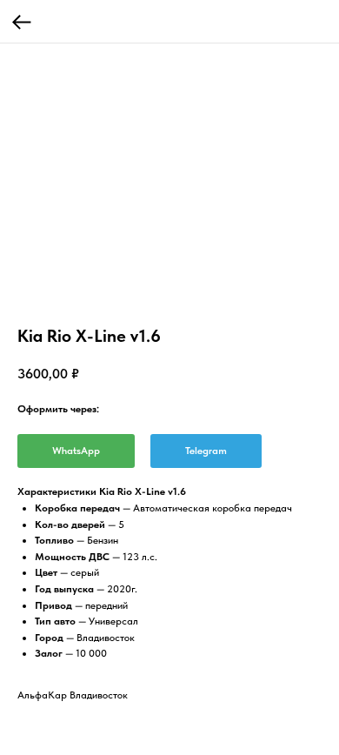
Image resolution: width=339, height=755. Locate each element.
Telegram (206, 450)
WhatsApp (76, 450)
